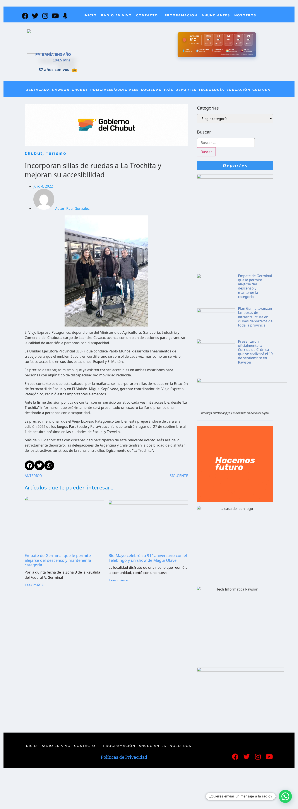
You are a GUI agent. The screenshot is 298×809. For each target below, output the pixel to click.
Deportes (185, 90)
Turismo (56, 153)
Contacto (147, 15)
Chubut (80, 90)
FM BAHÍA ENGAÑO (53, 54)
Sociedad (151, 90)
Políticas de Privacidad (124, 757)
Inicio (90, 15)
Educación (238, 90)
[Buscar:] (226, 142)
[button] (285, 796)
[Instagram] (45, 16)
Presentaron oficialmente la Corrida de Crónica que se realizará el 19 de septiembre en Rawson (255, 352)
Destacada (38, 90)
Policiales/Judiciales (114, 90)
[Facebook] (25, 16)
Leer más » (34, 585)
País (168, 90)
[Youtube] (55, 16)
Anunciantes (216, 15)
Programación (180, 15)
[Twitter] (35, 16)
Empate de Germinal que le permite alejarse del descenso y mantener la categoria (58, 560)
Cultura (261, 90)
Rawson (61, 90)
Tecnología (211, 90)
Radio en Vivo (116, 15)
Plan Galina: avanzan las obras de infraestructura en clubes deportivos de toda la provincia (255, 317)
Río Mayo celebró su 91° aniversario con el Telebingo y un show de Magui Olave (148, 558)
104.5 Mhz (62, 60)
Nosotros (245, 15)
